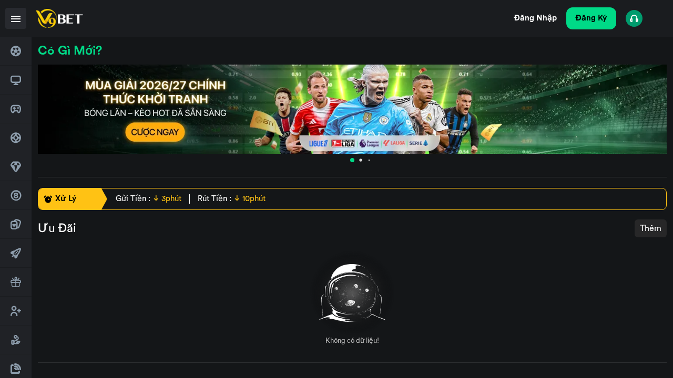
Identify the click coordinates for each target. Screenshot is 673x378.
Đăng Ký (591, 18)
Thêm (650, 228)
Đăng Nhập (535, 18)
